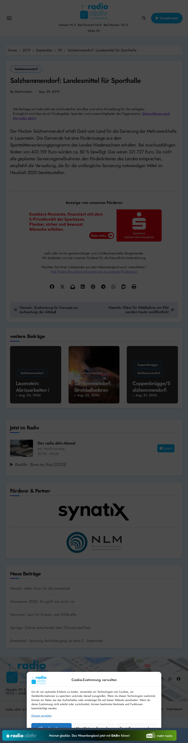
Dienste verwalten (41, 716)
